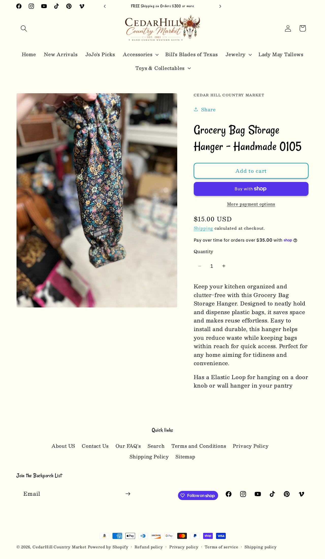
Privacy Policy (251, 446)
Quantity (203, 251)
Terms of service (221, 547)
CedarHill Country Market (59, 547)
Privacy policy (184, 547)
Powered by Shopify (108, 547)
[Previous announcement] (104, 6)
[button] (24, 28)
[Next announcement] (220, 6)
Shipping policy (261, 547)
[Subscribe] (128, 494)
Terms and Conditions (198, 446)
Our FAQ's (128, 446)
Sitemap (185, 456)
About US (63, 446)
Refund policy (149, 547)
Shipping (203, 228)
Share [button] (208, 109)
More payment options (251, 204)
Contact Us (95, 446)
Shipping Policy (149, 456)
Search (156, 446)
